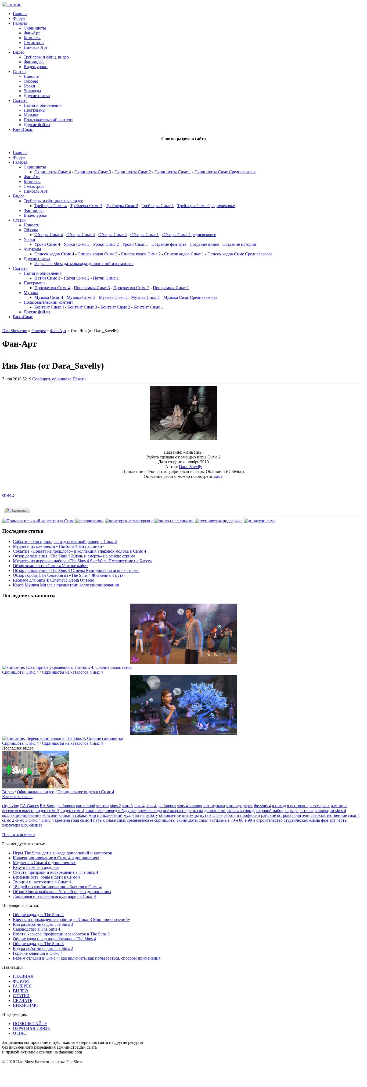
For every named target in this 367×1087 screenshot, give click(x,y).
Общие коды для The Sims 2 (38, 914)
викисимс (94, 810)
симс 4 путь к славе (98, 820)
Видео (18, 52)
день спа (195, 810)
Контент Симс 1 (148, 307)
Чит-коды (32, 91)
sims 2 (115, 805)
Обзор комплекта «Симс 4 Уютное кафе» (50, 565)
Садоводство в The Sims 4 (36, 929)
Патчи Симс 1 (106, 278)
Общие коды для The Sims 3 (38, 943)
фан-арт (328, 820)
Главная (20, 13)
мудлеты (131, 815)
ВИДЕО (20, 991)
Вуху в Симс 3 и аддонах (36, 867)
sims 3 (127, 805)
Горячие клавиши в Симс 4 (38, 953)
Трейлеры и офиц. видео (46, 57)
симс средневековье (135, 820)
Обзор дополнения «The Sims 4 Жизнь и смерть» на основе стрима (74, 556)
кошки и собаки (73, 815)
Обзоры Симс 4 (48, 234)
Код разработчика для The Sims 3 (43, 924)
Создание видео (204, 244)
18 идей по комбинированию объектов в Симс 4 (57, 886)
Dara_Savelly (190, 466)
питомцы (190, 815)
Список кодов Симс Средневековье (239, 254)
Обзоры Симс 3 (80, 234)
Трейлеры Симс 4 (50, 205)
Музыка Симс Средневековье (190, 297)
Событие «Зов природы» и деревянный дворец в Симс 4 (65, 541)
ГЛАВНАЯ (23, 976)
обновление (170, 815)
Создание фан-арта (169, 244)
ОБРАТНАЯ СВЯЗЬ (31, 1028)
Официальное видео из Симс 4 (85, 791)
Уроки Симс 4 (47, 244)
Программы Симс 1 (171, 287)
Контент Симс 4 (49, 307)
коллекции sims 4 (330, 810)
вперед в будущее (120, 810)
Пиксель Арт (36, 47)
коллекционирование (21, 815)
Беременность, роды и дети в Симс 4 (46, 877)
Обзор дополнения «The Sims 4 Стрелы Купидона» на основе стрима (76, 570)
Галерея (20, 23)
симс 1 (354, 815)
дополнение (215, 810)
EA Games (29, 805)
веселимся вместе (18, 810)
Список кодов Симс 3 (97, 254)
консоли (49, 815)
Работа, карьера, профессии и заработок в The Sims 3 (61, 934)
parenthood (85, 805)
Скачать (20, 100)
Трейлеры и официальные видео (53, 201)
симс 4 (34, 820)
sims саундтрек (239, 805)
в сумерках (320, 805)
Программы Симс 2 (131, 287)
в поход (279, 805)
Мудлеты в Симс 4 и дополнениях (44, 862)
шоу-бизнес (31, 825)
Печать (79, 379)
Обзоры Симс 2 (112, 234)
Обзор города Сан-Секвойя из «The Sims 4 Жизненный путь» (69, 575)
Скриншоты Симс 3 (92, 172)
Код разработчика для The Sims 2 (43, 948)
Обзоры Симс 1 (144, 234)
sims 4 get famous (161, 805)
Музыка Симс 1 (145, 297)
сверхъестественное (329, 815)
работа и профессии (242, 815)
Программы (34, 110)
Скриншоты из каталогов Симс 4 (72, 672)
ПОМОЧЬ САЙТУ (30, 1023)
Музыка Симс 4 (48, 297)
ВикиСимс (23, 129)
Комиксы (32, 37)
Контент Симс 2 (115, 307)
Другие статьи (37, 95)
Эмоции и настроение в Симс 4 (42, 882)
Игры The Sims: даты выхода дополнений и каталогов (84, 263)
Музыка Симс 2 (113, 297)
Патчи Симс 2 (76, 278)
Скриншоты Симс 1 (172, 172)
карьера (291, 810)
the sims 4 (262, 805)
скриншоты (164, 820)
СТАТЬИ (21, 995)
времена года (150, 810)
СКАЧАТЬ (22, 1000)
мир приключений (106, 815)
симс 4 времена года (60, 820)
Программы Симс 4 (52, 287)
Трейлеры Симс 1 (158, 205)
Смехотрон (34, 42)
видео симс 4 (72, 810)
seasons (102, 805)
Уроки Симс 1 (135, 244)
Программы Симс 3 (92, 287)
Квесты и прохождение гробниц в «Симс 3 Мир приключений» (71, 919)
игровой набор (269, 810)
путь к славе (211, 815)
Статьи (19, 71)
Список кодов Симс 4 (54, 254)
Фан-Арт (32, 33)
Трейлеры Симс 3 (86, 205)
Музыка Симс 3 (81, 297)
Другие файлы (37, 124)
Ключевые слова (17, 796)
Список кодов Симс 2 (141, 254)
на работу (149, 815)
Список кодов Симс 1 (184, 254)
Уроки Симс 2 (106, 244)
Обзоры (31, 81)
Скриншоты (35, 28)
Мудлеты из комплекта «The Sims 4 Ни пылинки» (58, 546)
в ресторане (297, 805)
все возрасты (174, 810)
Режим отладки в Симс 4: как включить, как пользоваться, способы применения (86, 958)
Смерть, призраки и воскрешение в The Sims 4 (55, 872)
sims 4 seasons (189, 805)
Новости (31, 76)
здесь (217, 476)
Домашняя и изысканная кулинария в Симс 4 (54, 896)
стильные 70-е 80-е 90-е (233, 820)
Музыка (31, 115)
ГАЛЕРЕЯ (22, 986)
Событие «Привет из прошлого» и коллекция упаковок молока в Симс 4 (79, 551)
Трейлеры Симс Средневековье (206, 205)
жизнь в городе (241, 810)
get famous (65, 805)
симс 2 (8, 495)
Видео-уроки (36, 66)
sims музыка (214, 805)
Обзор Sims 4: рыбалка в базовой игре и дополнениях (62, 891)
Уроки (29, 86)
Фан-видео (34, 62)
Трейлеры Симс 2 (122, 205)
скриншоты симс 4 (194, 820)
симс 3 (21, 820)
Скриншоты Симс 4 (52, 172)
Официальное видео (35, 791)
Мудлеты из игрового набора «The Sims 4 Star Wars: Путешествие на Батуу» (82, 561)
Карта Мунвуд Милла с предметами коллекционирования (66, 585)
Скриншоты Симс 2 (132, 172)
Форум (19, 18)
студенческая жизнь (302, 820)
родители (301, 815)
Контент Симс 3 (82, 307)
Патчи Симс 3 (47, 278)
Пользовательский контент (48, 119)
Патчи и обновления (43, 105)
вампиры (339, 805)
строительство (269, 820)
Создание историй (239, 244)
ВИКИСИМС (25, 1005)
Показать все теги (18, 834)
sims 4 (139, 805)
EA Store (47, 805)
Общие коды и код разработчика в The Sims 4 (54, 939)
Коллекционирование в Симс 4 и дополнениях (56, 857)
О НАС (19, 1033)
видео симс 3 (47, 810)
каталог (307, 810)
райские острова (276, 815)
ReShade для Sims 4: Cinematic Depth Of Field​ (53, 580)
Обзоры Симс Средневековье (189, 234)
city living (10, 805)
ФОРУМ (21, 981)
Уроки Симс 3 (76, 244)
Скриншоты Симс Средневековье (225, 172)
